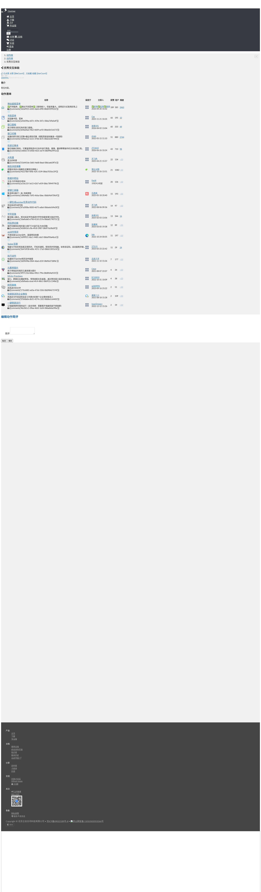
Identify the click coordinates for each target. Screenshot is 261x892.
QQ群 (15, 784)
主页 (11, 17)
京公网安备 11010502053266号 (88, 821)
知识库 (14, 752)
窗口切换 (11, 134)
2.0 (11, 22)
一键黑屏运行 (14, 303)
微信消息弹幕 (14, 166)
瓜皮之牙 (95, 259)
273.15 (94, 247)
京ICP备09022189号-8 (57, 821)
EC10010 (95, 277)
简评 (7, 334)
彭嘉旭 (94, 224)
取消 (4, 341)
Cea (93, 117)
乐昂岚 (94, 193)
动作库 (10, 55)
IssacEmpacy (97, 304)
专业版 (12, 26)
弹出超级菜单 (14, 104)
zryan (94, 136)
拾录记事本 (12, 146)
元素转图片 (12, 268)
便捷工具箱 (12, 190)
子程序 (14, 769)
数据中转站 (12, 178)
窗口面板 (11, 125)
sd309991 (5, 77)
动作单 (10, 58)
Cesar (94, 269)
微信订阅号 (15, 794)
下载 (11, 20)
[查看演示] (8, 112)
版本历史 (15, 755)
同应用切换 (12, 223)
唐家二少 (95, 295)
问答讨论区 (16, 779)
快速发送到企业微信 (17, 294)
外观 (13, 771)
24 (121, 248)
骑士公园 (95, 169)
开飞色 (94, 159)
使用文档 (15, 747)
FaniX (94, 181)
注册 (9, 50)
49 (121, 127)
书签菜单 (11, 116)
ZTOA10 (95, 148)
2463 (122, 107)
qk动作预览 (12, 232)
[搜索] (9, 33)
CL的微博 (17, 792)
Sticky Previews (15, 276)
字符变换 (11, 214)
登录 (11, 47)
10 (121, 118)
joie (93, 235)
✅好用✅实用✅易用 (101, 107)
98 (121, 149)
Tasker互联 (12, 244)
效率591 (95, 126)
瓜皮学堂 (15, 758)
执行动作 (11, 256)
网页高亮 (11, 285)
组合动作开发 (17, 750)
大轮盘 (10, 157)
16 (121, 216)
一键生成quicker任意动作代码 (21, 202)
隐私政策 (15, 813)
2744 (122, 137)
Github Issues (17, 781)
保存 (10, 341)
